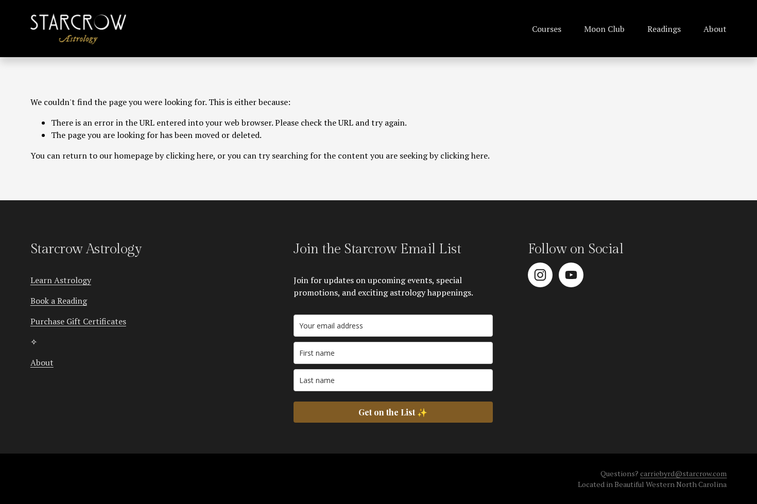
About (715, 28)
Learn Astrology (60, 280)
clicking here (189, 155)
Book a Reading (58, 300)
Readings (664, 28)
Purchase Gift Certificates (78, 321)
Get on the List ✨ (392, 412)
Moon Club (604, 28)
